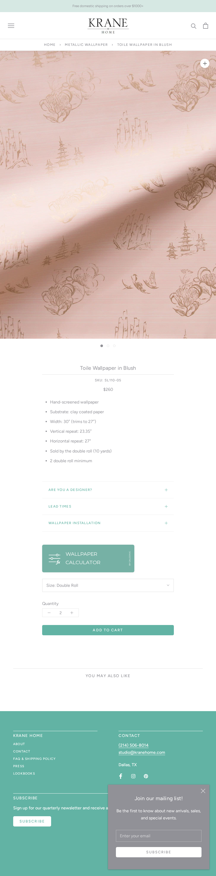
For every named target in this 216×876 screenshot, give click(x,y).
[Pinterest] (146, 776)
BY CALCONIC (129, 558)
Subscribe (158, 852)
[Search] (194, 25)
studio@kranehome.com (142, 752)
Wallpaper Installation (74, 523)
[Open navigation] (11, 25)
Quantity (50, 603)
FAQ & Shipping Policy (34, 759)
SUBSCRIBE (32, 821)
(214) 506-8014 (134, 745)
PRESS (18, 766)
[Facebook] (121, 776)
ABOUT (19, 744)
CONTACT (21, 751)
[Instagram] (133, 776)
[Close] (203, 791)
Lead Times (59, 506)
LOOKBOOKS (24, 773)
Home (50, 45)
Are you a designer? (70, 490)
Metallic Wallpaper (86, 45)
